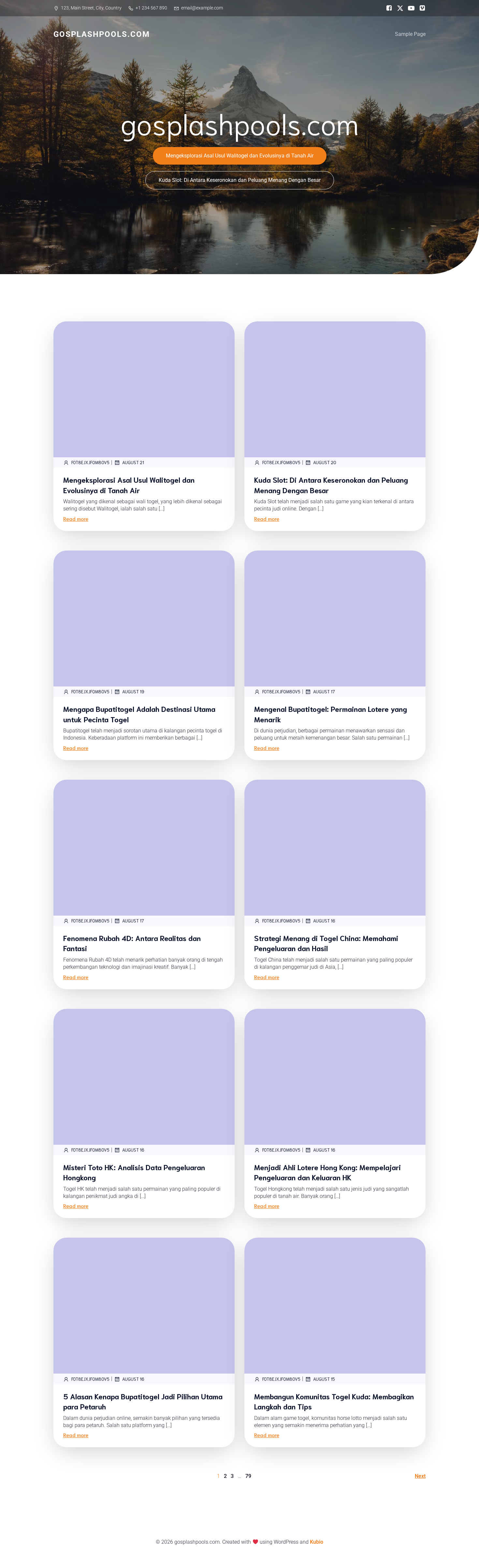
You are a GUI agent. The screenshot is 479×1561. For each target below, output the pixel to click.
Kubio (316, 1542)
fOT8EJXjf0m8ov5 (90, 462)
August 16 (324, 920)
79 (248, 1476)
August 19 (133, 691)
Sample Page (410, 34)
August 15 (324, 1379)
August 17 (324, 691)
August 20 (324, 462)
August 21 (133, 462)
